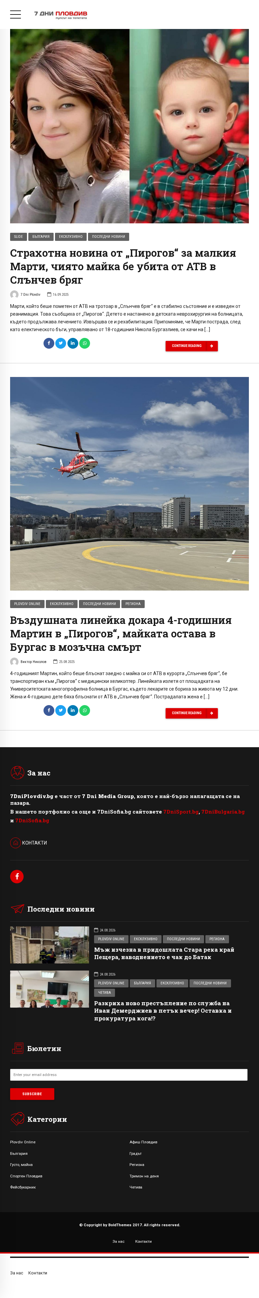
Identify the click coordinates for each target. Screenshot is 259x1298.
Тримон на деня (144, 1176)
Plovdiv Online (27, 604)
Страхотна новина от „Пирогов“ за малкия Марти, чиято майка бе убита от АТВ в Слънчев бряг (123, 266)
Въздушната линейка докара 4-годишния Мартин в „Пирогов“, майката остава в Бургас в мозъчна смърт (121, 633)
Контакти (143, 1241)
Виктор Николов (34, 662)
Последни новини (108, 236)
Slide (18, 236)
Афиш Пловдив (143, 1142)
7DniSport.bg (181, 811)
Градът (136, 1153)
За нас (118, 1241)
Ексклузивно (71, 236)
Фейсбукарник (23, 1187)
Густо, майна (21, 1164)
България (41, 236)
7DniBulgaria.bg (223, 811)
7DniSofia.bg (32, 820)
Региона (133, 604)
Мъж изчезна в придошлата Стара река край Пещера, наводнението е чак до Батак (164, 953)
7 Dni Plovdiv (30, 294)
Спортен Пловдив (26, 1176)
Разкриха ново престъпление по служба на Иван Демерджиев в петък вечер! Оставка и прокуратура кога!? (163, 1010)
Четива (104, 992)
